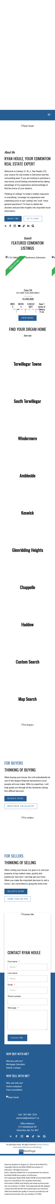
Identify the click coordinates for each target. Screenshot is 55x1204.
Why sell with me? (14, 1083)
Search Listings (13, 1068)
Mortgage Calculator (20, 806)
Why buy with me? (14, 1061)
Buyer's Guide (15, 798)
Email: (10, 985)
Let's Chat (33, 219)
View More (27, 318)
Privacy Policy (42, 1145)
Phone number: (14, 996)
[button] (13, 219)
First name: (13, 961)
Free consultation (14, 1090)
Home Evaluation (17, 899)
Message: (12, 1008)
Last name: (13, 973)
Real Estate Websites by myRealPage (27, 1147)
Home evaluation (14, 1086)
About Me (13, 219)
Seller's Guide (15, 891)
